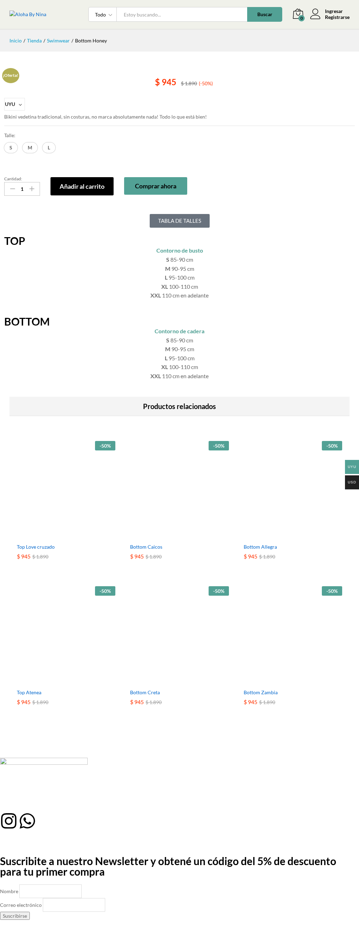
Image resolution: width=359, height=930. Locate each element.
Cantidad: (13, 179)
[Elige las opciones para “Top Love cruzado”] (58, 535)
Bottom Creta (145, 692)
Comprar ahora (155, 186)
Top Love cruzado (36, 547)
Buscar (264, 14)
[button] (11, 147)
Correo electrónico (21, 905)
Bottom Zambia (261, 692)
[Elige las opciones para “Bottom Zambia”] (285, 681)
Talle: (9, 135)
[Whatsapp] (27, 821)
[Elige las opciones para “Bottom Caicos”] (171, 535)
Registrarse (337, 17)
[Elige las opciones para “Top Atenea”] (58, 681)
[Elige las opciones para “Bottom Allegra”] (285, 535)
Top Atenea (29, 692)
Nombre (9, 891)
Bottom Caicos (146, 547)
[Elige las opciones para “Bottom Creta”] (171, 681)
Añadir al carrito (82, 186)
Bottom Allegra (260, 547)
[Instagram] (9, 821)
